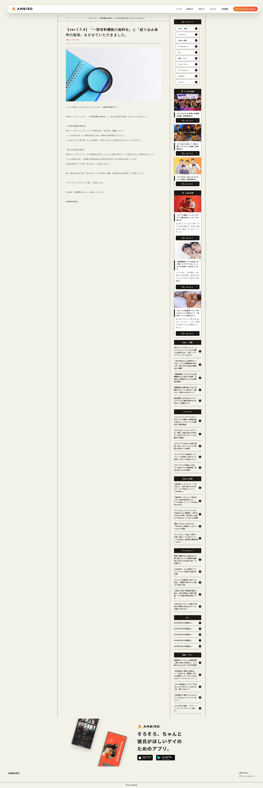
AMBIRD (14, 773)
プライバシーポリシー (247, 776)
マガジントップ (70, 18)
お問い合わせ (243, 773)
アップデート (82, 18)
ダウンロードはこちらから (245, 9)
